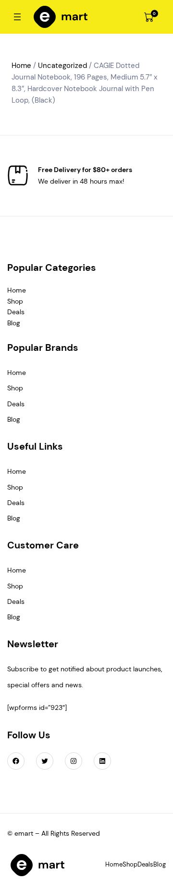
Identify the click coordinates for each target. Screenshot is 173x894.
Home (21, 65)
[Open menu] (17, 17)
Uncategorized (62, 65)
